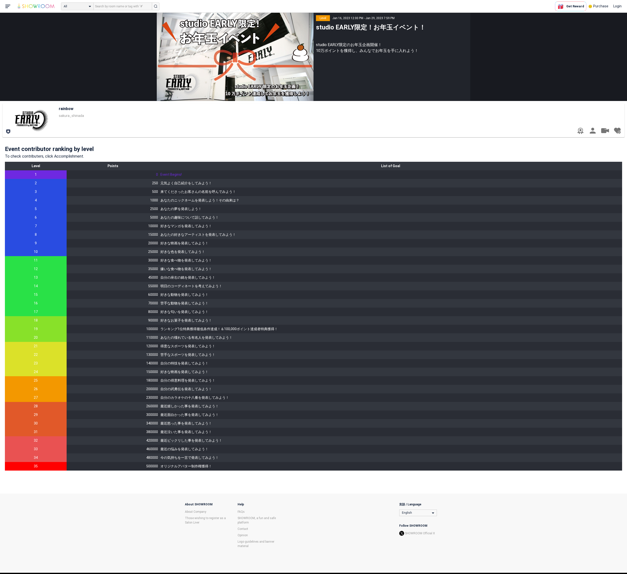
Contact (243, 529)
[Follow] (617, 131)
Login (617, 6)
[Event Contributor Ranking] (580, 131)
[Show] (605, 130)
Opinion (243, 535)
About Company (195, 511)
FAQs (241, 511)
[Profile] (593, 131)
